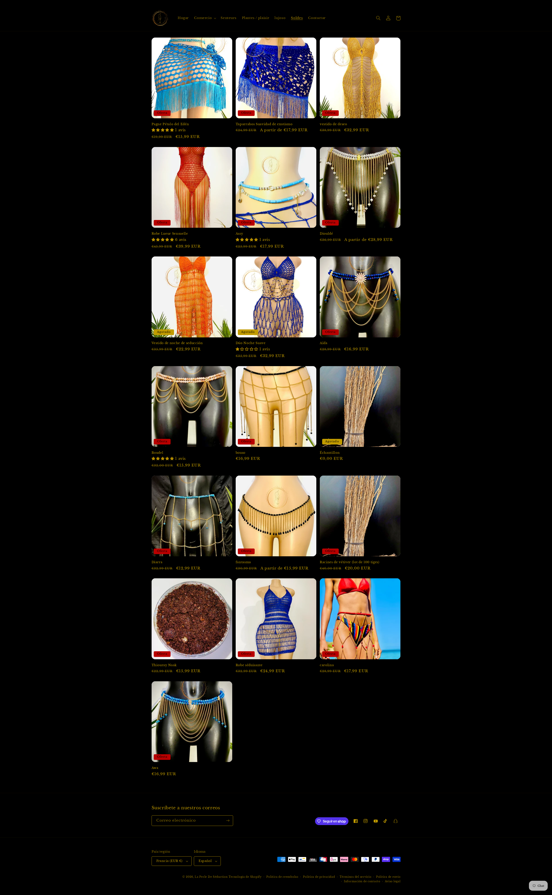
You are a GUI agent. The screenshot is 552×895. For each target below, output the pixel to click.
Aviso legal (392, 881)
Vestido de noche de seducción (177, 343)
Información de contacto (362, 881)
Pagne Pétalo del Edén (170, 124)
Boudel (157, 453)
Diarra (157, 562)
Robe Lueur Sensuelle (170, 234)
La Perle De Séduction (211, 876)
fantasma (243, 562)
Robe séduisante (249, 665)
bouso (240, 453)
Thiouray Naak (164, 665)
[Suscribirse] (228, 820)
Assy (239, 234)
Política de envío (388, 876)
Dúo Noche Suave (251, 343)
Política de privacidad (319, 876)
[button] (204, 18)
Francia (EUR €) (169, 861)
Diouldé (326, 234)
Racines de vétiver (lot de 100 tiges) (349, 562)
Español (205, 861)
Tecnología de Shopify (245, 876)
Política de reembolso (282, 876)
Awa (155, 768)
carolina (327, 665)
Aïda (324, 343)
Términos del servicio (355, 876)
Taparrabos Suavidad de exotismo (264, 124)
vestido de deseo (333, 124)
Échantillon (330, 453)
